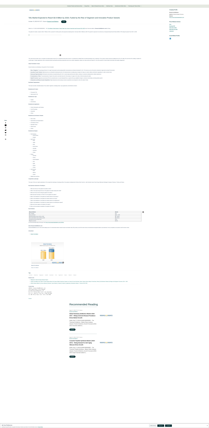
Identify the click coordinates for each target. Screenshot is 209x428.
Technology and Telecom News (134, 6)
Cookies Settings (153, 425)
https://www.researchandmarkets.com (176, 17)
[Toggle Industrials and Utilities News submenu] (127, 6)
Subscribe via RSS (173, 27)
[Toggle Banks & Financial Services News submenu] (105, 6)
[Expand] (60, 55)
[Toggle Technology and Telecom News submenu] (141, 6)
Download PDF (172, 26)
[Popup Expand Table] (143, 212)
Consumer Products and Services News (74, 6)
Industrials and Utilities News (120, 6)
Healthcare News (109, 6)
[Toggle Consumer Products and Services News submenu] (83, 6)
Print (170, 24)
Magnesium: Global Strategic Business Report (39, 279)
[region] (104, 425)
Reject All (160, 425)
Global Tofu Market (34, 234)
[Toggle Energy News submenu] (90, 6)
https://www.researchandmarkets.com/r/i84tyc (55, 222)
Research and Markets (52, 21)
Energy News (86, 6)
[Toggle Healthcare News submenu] (113, 6)
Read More (72, 329)
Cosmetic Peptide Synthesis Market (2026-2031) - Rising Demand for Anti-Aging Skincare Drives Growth (82, 343)
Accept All (168, 425)
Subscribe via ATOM (173, 29)
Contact (30, 298)
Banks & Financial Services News (98, 6)
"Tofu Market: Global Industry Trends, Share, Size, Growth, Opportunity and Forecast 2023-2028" (66, 28)
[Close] (207, 425)
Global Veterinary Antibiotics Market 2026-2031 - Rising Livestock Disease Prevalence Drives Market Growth (82, 316)
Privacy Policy (40, 426)
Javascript (171, 31)
